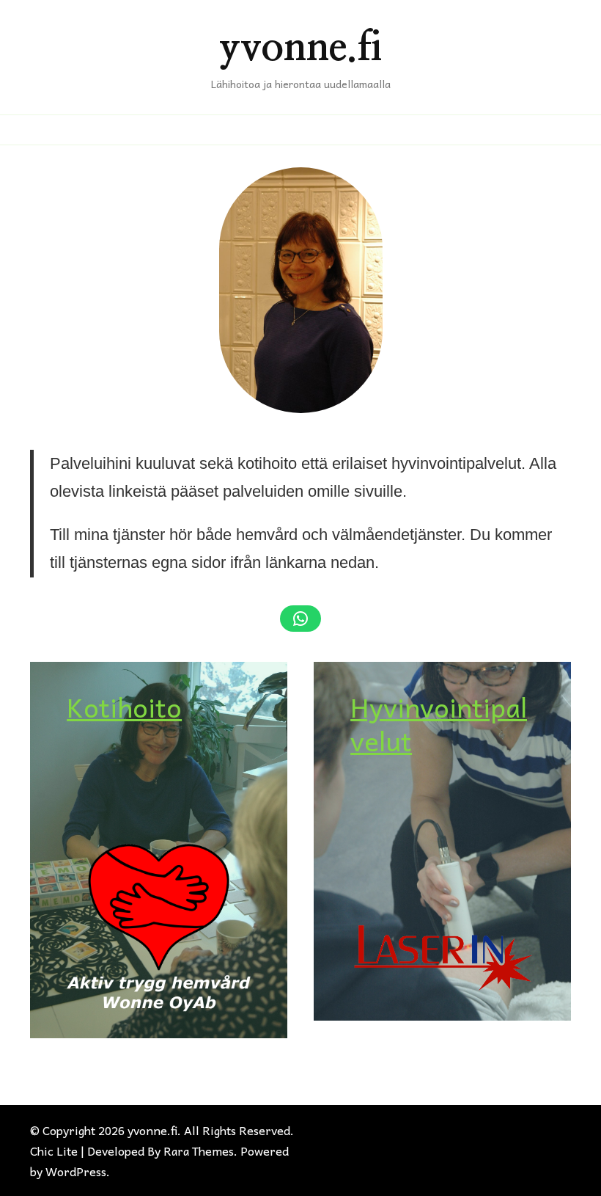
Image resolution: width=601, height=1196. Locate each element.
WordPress (75, 1171)
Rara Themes (198, 1150)
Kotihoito (124, 706)
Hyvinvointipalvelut (438, 723)
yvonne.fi (301, 48)
